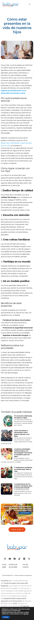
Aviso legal (4, 566)
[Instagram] (5, 559)
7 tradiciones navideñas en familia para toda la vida (23, 469)
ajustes (26, 614)
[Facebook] (15, 559)
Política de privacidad (13, 566)
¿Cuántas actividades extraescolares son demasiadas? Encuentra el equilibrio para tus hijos (23, 452)
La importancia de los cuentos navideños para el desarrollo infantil (23, 486)
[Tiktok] (19, 559)
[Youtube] (10, 559)
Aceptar (5, 617)
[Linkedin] (24, 559)
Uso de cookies (25, 566)
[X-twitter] (29, 559)
